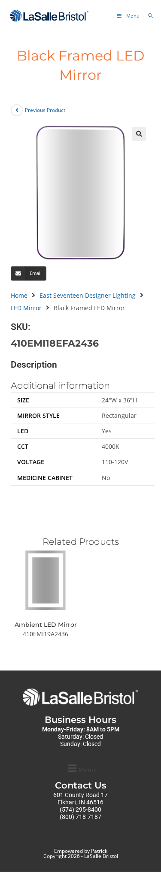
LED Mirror (26, 308)
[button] (139, 134)
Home (19, 295)
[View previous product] (17, 110)
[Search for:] (147, 15)
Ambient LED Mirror (46, 624)
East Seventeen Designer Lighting (87, 295)
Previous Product (45, 110)
